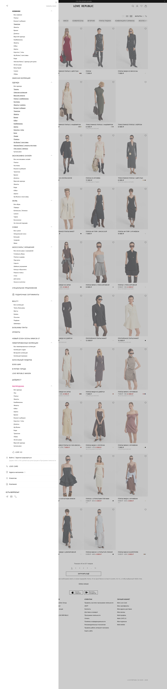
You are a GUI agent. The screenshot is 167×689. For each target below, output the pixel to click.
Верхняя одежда (19, 95)
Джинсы (16, 139)
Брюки (16, 117)
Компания (13, 484)
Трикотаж (17, 24)
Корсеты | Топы (19, 130)
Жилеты (16, 114)
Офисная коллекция (20, 92)
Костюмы (17, 102)
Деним (16, 136)
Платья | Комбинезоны (21, 98)
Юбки (15, 120)
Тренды (16, 89)
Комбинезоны (18, 123)
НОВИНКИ (16, 11)
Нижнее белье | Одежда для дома (25, 145)
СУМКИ (15, 227)
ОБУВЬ (14, 201)
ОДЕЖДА (15, 83)
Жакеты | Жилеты (20, 105)
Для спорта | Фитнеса (21, 148)
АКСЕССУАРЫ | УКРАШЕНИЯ (23, 247)
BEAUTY (15, 301)
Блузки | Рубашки (19, 108)
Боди (15, 133)
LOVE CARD (13, 466)
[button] (56, 2)
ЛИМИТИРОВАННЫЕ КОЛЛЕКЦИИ (25, 343)
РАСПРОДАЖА (18, 386)
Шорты (16, 127)
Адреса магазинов (17, 472)
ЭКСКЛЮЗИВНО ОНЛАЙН (22, 156)
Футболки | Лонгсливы (21, 142)
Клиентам (13, 478)
